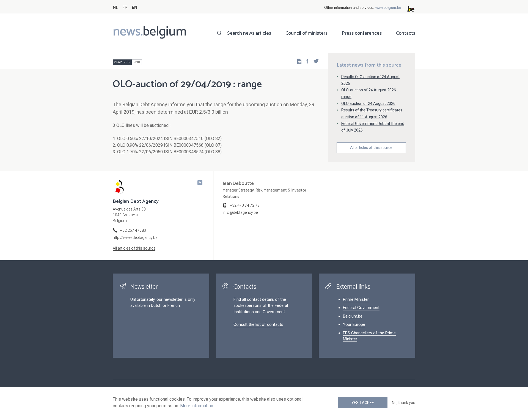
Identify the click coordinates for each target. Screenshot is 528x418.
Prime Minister (356, 299)
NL (115, 7)
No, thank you (403, 402)
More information (196, 405)
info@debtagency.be (240, 212)
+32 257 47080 (133, 230)
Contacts (405, 33)
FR (124, 7)
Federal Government (361, 307)
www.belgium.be (388, 8)
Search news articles (249, 33)
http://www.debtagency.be (135, 237)
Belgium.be (352, 316)
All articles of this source (371, 147)
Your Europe (354, 324)
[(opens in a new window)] (305, 61)
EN (135, 7)
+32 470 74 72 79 (245, 205)
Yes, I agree (362, 402)
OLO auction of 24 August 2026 (368, 103)
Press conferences (362, 33)
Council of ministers (306, 33)
